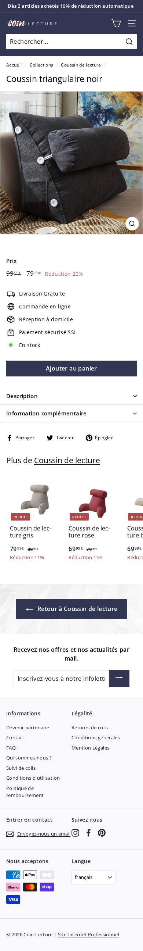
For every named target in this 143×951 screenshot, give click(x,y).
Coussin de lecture (81, 65)
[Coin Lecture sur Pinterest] (102, 833)
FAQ (11, 747)
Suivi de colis (21, 768)
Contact (15, 737)
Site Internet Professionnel (88, 934)
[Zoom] (132, 223)
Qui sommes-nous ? (29, 757)
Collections (42, 65)
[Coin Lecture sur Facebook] (88, 833)
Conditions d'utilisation (33, 778)
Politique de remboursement (25, 792)
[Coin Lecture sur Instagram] (75, 833)
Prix (11, 260)
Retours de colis (90, 727)
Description (22, 396)
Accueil (14, 65)
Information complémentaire (46, 413)
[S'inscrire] (119, 678)
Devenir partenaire (27, 727)
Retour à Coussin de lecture (77, 609)
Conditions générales (96, 737)
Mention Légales (90, 747)
